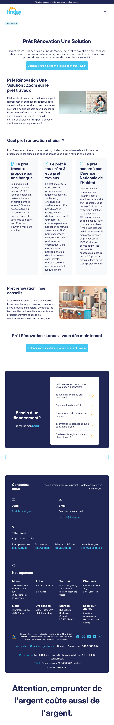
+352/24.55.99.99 (91, 548)
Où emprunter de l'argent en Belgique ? (71, 414)
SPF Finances (25, 655)
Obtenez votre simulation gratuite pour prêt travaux (57, 65)
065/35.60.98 (63, 548)
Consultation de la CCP (68, 405)
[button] (105, 10)
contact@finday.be (69, 517)
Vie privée (21, 646)
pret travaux (12, 23)
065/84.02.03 (20, 548)
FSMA (37, 663)
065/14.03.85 (42, 548)
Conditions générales (42, 646)
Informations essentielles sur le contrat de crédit (73, 425)
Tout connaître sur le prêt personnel (69, 396)
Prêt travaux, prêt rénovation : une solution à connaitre (72, 385)
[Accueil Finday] (14, 11)
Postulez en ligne (21, 511)
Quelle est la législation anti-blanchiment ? (71, 436)
